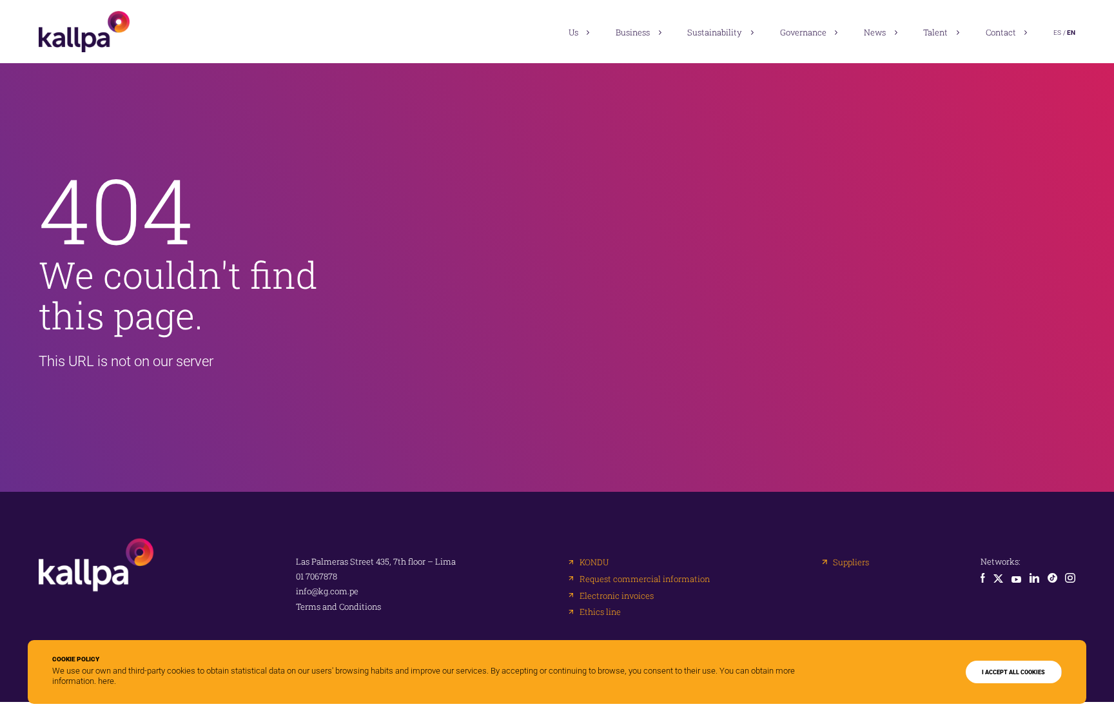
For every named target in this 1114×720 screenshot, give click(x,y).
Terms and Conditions (338, 607)
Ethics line (600, 612)
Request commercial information (645, 579)
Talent (935, 32)
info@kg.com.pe (327, 591)
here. (107, 681)
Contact (1001, 32)
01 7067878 (316, 576)
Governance (803, 32)
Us (573, 32)
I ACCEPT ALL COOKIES (1013, 672)
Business (633, 32)
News (875, 32)
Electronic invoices (617, 596)
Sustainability (714, 32)
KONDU (594, 562)
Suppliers (851, 562)
